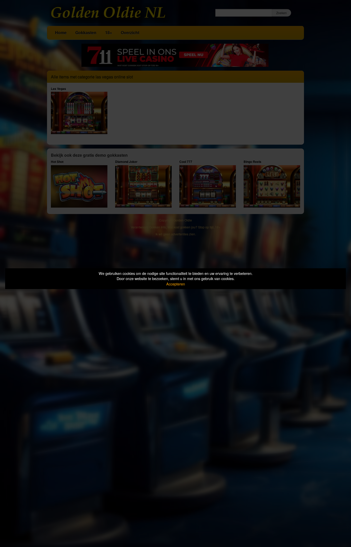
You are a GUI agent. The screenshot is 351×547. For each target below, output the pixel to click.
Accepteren (175, 283)
